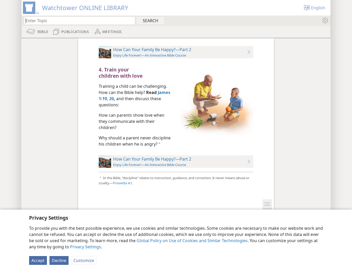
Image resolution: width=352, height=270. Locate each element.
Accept (38, 260)
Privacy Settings (85, 247)
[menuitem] (324, 20)
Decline (59, 260)
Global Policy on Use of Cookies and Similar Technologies (192, 240)
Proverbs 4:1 (122, 183)
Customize (83, 260)
